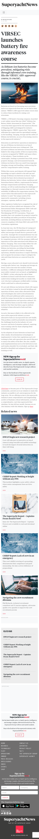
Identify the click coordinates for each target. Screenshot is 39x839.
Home (3, 743)
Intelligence (6, 761)
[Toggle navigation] (3, 12)
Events (4, 767)
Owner (3, 756)
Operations (5, 753)
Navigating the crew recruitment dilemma (18, 598)
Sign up (19, 379)
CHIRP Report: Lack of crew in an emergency (18, 556)
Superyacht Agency (27, 756)
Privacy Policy (25, 748)
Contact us (24, 743)
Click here (4, 388)
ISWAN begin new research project (19, 437)
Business (4, 746)
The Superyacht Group (28, 753)
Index (3, 764)
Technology (6, 748)
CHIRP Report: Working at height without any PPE (18, 477)
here (31, 406)
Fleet (3, 751)
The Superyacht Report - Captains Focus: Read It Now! (18, 517)
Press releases (7, 759)
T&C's (22, 751)
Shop (3, 769)
